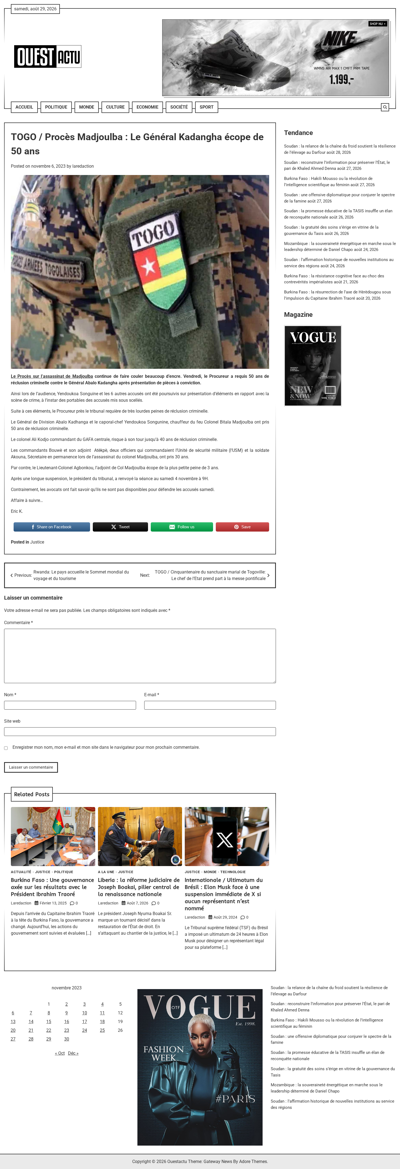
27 (13, 1039)
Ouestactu (177, 1161)
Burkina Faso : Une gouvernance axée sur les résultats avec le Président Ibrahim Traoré (52, 886)
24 (84, 1030)
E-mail (151, 694)
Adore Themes (253, 1161)
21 (31, 1030)
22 (48, 1030)
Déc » (73, 1053)
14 (31, 1021)
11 (102, 1012)
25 (102, 1030)
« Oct (60, 1053)
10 (84, 1012)
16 (66, 1021)
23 (66, 1030)
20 (13, 1030)
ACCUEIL (24, 107)
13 (13, 1021)
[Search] (385, 107)
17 (84, 1021)
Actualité (21, 872)
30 (66, 1039)
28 (31, 1039)
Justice (37, 542)
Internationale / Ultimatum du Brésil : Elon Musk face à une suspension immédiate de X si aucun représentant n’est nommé (224, 894)
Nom (10, 694)
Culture (115, 107)
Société (179, 107)
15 (48, 1021)
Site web (12, 721)
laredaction (83, 166)
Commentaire (18, 622)
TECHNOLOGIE (233, 872)
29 (48, 1039)
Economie (147, 107)
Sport (207, 107)
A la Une (106, 872)
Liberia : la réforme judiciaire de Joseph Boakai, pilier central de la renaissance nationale (139, 886)
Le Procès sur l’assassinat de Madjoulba (52, 376)
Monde (86, 107)
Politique (56, 107)
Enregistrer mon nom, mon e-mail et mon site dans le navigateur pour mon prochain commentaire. (106, 747)
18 (102, 1021)
